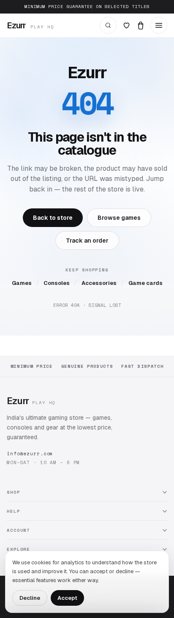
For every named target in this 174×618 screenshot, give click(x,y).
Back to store (53, 217)
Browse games (119, 217)
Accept (67, 598)
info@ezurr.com (30, 453)
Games (22, 283)
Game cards (145, 283)
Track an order (87, 240)
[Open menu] (158, 25)
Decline (29, 598)
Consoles (57, 283)
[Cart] (140, 25)
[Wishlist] (126, 25)
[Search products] (108, 25)
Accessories (99, 283)
